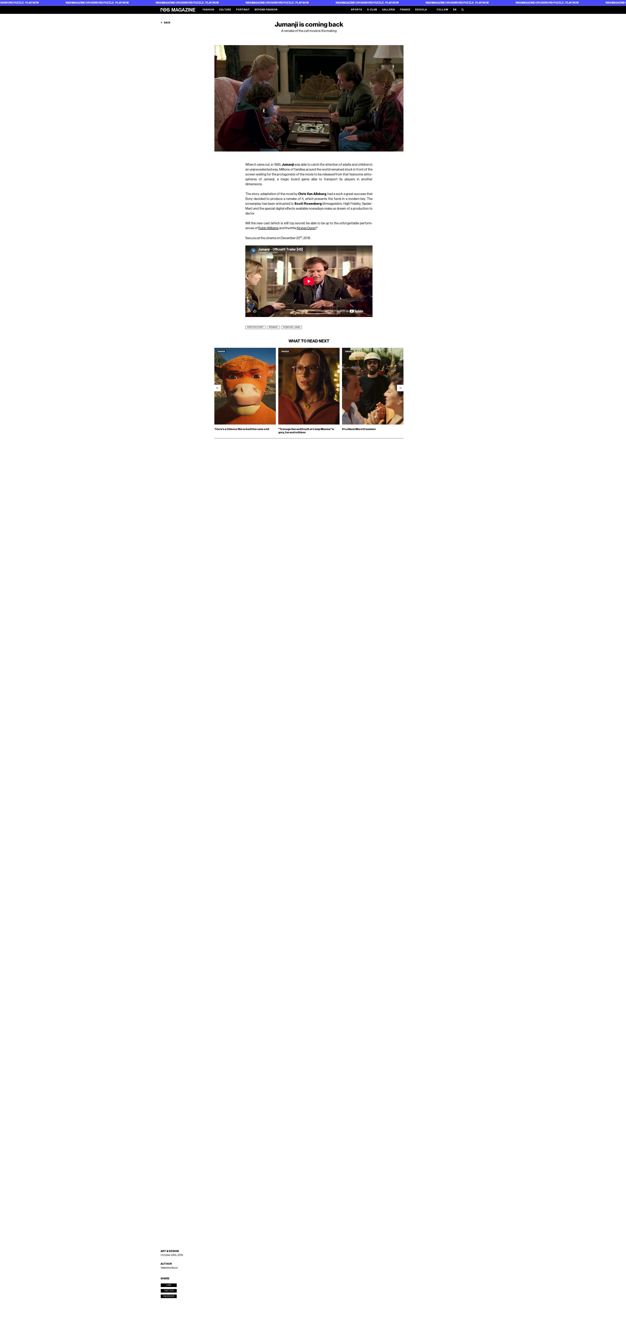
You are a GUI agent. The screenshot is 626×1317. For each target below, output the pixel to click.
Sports (356, 9)
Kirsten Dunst (306, 228)
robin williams (291, 327)
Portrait (243, 9)
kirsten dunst (255, 327)
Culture (225, 9)
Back (167, 23)
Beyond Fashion (266, 9)
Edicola (421, 9)
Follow (442, 9)
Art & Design (170, 1251)
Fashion (208, 9)
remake (273, 327)
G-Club (372, 9)
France (405, 9)
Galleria (388, 9)
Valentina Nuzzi (169, 1268)
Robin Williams (268, 228)
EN (454, 9)
